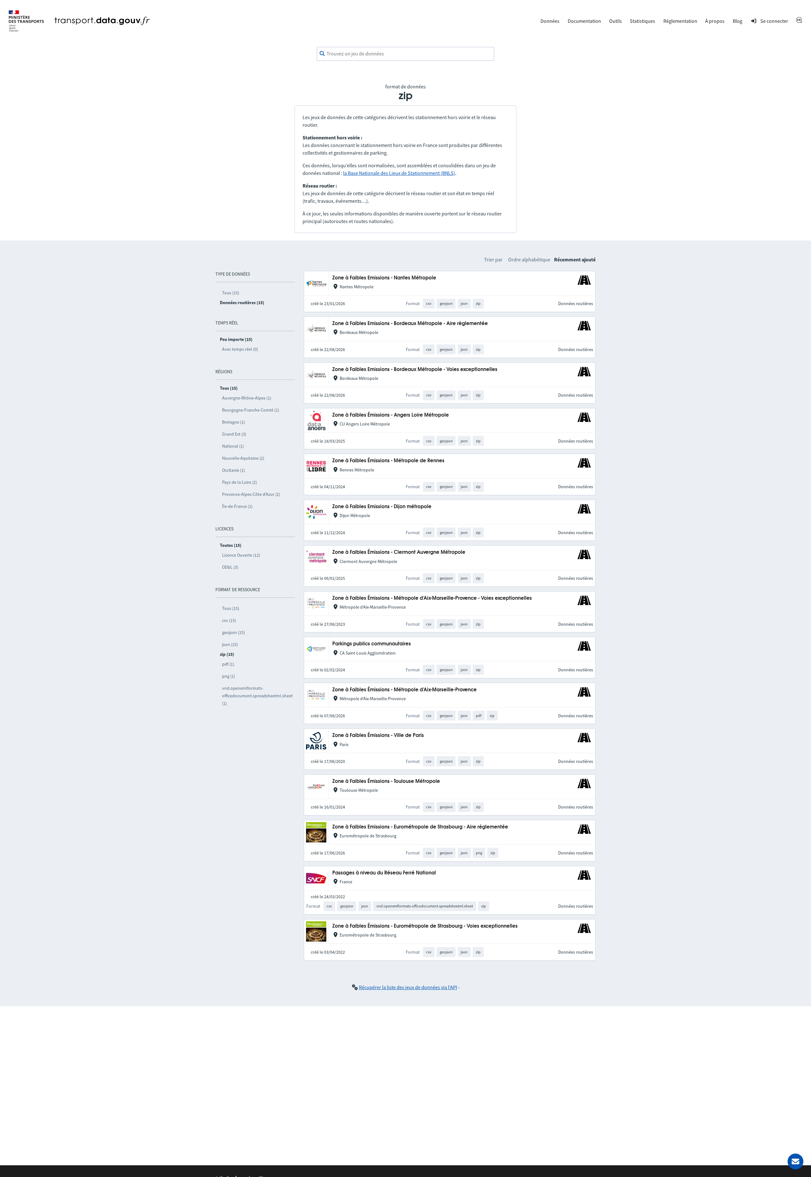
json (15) (230, 644)
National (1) (233, 446)
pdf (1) (228, 664)
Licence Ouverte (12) (241, 555)
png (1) (228, 676)
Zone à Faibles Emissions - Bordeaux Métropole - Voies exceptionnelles (414, 369)
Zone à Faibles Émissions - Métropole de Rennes (388, 460)
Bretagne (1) (233, 422)
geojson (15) (233, 632)
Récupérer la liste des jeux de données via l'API (408, 987)
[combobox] (405, 54)
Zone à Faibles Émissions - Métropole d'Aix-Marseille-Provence (404, 690)
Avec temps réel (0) (240, 349)
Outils (615, 21)
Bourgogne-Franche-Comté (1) (250, 410)
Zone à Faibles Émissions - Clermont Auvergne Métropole (398, 552)
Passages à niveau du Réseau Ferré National (384, 873)
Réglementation (680, 21)
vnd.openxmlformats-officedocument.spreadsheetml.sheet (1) (257, 695)
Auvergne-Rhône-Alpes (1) (246, 398)
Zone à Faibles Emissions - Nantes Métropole (384, 278)
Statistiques (642, 21)
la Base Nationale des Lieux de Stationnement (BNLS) (399, 173)
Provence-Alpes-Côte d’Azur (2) (251, 494)
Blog (737, 21)
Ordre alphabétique (529, 259)
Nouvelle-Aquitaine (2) (243, 458)
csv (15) (229, 620)
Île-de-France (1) (237, 506)
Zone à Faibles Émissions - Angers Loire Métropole (390, 415)
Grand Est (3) (234, 434)
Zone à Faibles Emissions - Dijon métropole (381, 506)
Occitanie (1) (233, 470)
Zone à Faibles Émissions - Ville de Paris (378, 735)
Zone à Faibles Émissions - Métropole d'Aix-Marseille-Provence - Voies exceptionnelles (432, 598)
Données (549, 21)
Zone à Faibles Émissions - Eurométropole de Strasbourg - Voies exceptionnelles (425, 926)
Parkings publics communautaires (371, 644)
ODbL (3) (230, 567)
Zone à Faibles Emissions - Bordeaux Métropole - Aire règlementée (410, 323)
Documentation (584, 21)
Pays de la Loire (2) (239, 482)
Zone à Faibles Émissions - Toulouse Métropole (386, 781)
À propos (715, 21)
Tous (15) (230, 293)
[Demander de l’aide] (795, 1161)
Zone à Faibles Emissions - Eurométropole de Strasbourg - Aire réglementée (420, 827)
